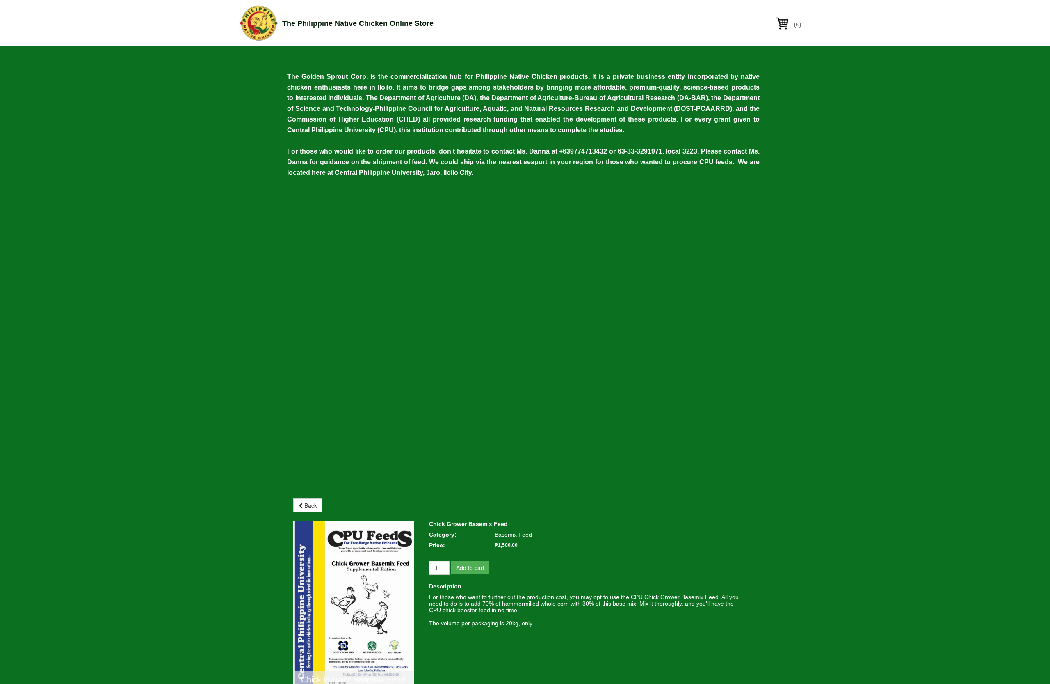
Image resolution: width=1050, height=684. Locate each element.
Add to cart (470, 568)
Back (310, 505)
